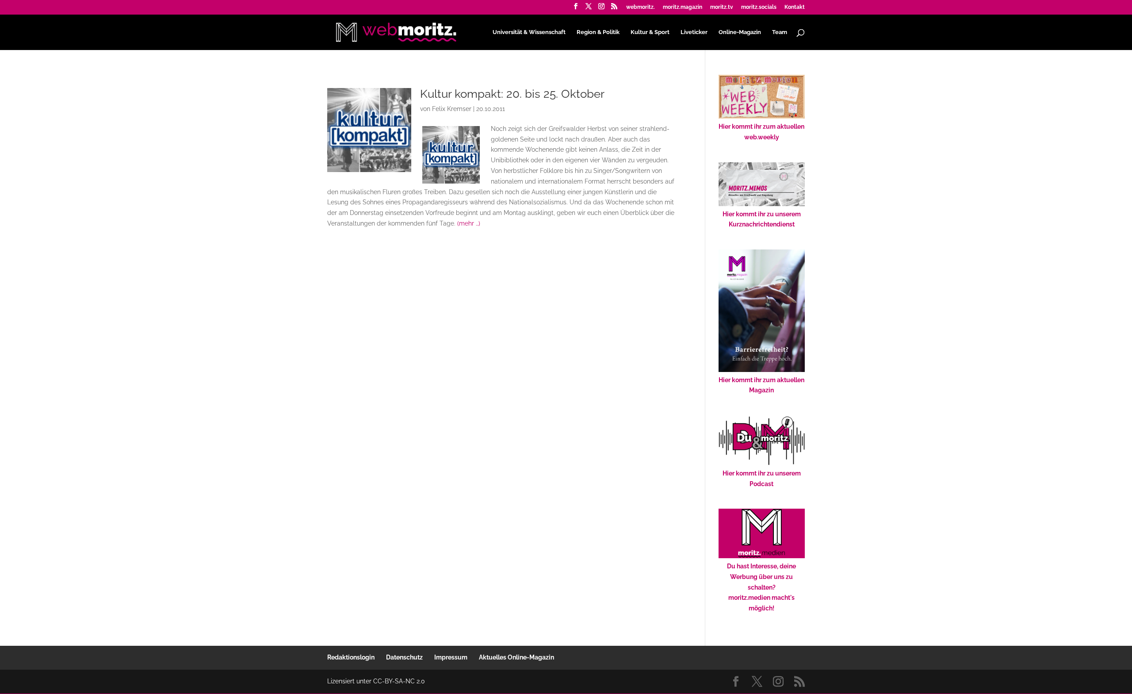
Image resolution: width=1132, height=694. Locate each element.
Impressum (450, 657)
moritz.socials (758, 7)
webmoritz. (640, 7)
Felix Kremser (451, 108)
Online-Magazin (740, 32)
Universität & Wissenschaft (529, 32)
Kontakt (794, 7)
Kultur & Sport (650, 32)
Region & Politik (598, 32)
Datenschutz (404, 657)
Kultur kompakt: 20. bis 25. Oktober (512, 93)
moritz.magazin (682, 7)
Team (779, 32)
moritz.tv (721, 7)
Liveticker (694, 32)
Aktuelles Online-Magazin (516, 657)
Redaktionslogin (351, 657)
